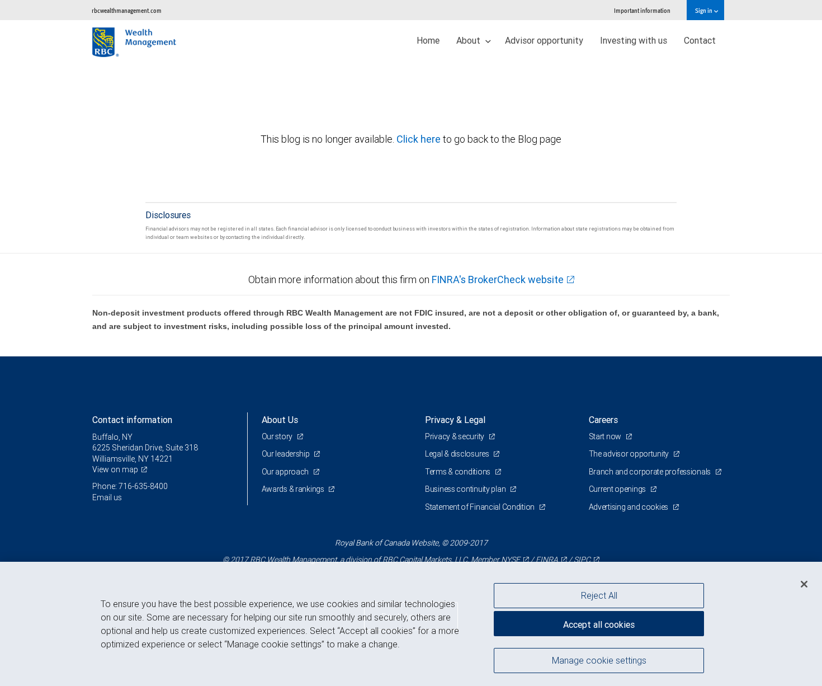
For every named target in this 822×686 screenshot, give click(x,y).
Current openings (618, 489)
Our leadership (286, 454)
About (469, 40)
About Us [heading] (280, 419)
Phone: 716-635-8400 (130, 486)
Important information (642, 10)
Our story (278, 436)
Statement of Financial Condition (480, 507)
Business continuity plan (466, 489)
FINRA (547, 560)
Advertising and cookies (629, 507)
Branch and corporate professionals (650, 472)
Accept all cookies (599, 624)
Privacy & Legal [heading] (455, 419)
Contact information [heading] (132, 419)
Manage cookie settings (599, 659)
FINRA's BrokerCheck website (498, 279)
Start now (606, 436)
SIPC (582, 560)
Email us (107, 497)
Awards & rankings (294, 489)
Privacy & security (455, 436)
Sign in (704, 10)
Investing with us (633, 40)
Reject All (599, 595)
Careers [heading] (603, 419)
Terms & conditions (458, 472)
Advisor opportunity (544, 40)
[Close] (804, 584)
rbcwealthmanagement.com (127, 10)
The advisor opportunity (629, 454)
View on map (115, 469)
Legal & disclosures (457, 454)
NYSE (510, 560)
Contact (700, 40)
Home (428, 40)
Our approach (286, 472)
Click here (419, 139)
